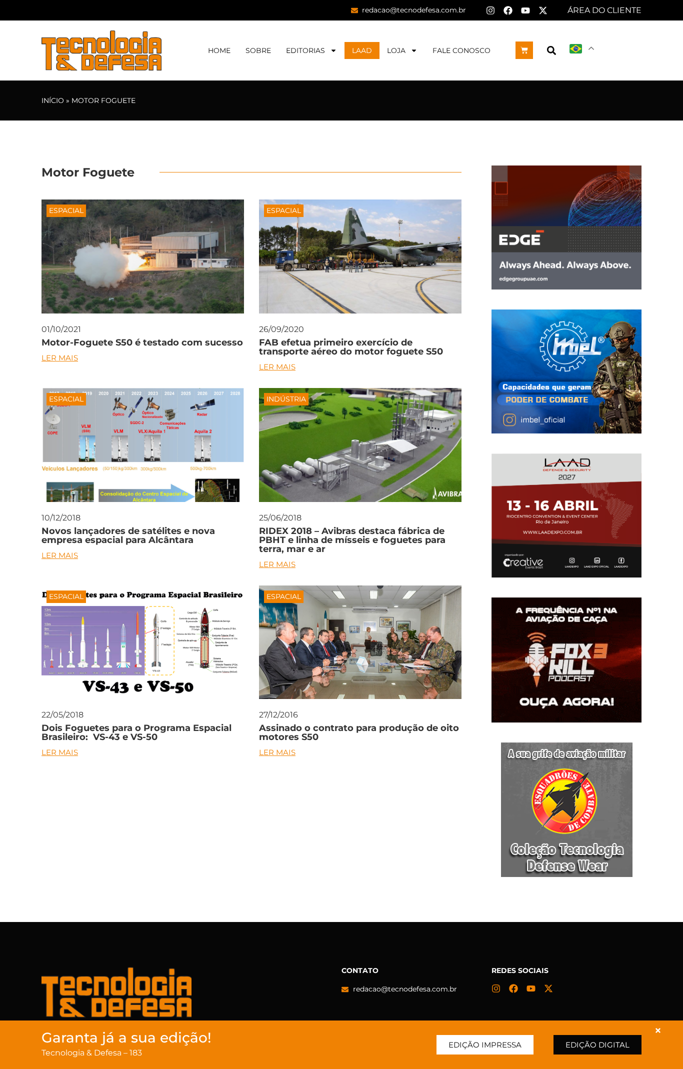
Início (53, 100)
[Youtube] (525, 10)
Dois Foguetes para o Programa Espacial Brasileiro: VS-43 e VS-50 (137, 732)
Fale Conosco (461, 50)
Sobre (258, 50)
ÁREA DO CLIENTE (605, 10)
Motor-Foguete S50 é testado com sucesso (142, 342)
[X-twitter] (543, 10)
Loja (396, 50)
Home (219, 50)
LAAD (362, 50)
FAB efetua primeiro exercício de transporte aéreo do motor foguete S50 (351, 347)
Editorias (305, 50)
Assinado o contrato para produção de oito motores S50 (359, 732)
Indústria (286, 399)
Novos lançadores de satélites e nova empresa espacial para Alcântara (128, 536)
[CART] (524, 50)
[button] (551, 50)
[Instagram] (490, 10)
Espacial (66, 210)
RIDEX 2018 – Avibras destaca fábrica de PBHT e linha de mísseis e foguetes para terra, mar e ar (352, 540)
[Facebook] (508, 10)
